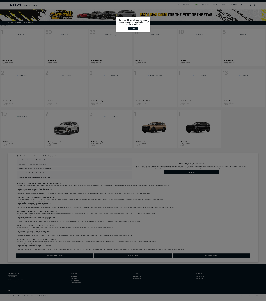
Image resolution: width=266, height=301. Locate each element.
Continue (133, 28)
